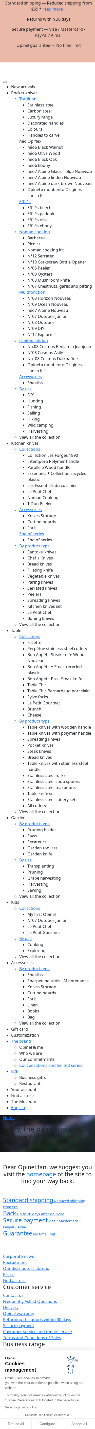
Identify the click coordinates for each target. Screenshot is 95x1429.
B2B (14, 1071)
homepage (41, 1174)
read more (53, 9)
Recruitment (15, 1262)
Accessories (30, 377)
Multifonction (32, 292)
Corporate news (18, 1256)
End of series (31, 534)
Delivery (10, 1307)
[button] (88, 64)
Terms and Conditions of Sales (32, 1337)
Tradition (27, 99)
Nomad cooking (34, 232)
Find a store (14, 1280)
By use (25, 389)
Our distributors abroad (26, 1268)
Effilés (25, 201)
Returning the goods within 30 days (37, 1319)
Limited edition (33, 340)
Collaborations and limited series (50, 1065)
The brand (21, 1041)
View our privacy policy (21, 1407)
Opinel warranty (18, 1313)
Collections (29, 449)
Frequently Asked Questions (30, 1301)
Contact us (13, 1295)
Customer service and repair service (37, 1331)
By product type (34, 546)
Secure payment (18, 1325)
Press (8, 1274)
